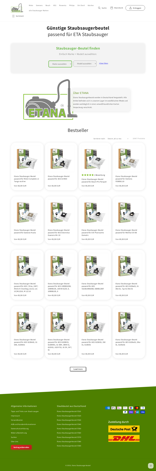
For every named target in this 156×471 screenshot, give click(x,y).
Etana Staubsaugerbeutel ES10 (69, 411)
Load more (78, 369)
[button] (18, 16)
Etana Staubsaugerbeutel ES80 (69, 441)
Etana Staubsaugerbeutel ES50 (69, 428)
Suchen (14, 437)
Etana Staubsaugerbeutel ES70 (69, 437)
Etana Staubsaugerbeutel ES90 (69, 446)
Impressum (15, 416)
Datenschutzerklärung (20, 428)
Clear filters (103, 63)
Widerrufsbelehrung (19, 433)
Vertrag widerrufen (21, 447)
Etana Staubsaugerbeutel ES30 (69, 420)
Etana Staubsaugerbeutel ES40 (69, 424)
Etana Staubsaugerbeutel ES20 (69, 416)
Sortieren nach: (99, 138)
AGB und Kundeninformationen (23, 424)
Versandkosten (17, 420)
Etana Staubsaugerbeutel (81, 465)
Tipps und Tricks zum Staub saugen (25, 411)
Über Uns (14, 441)
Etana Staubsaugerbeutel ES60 (69, 433)
